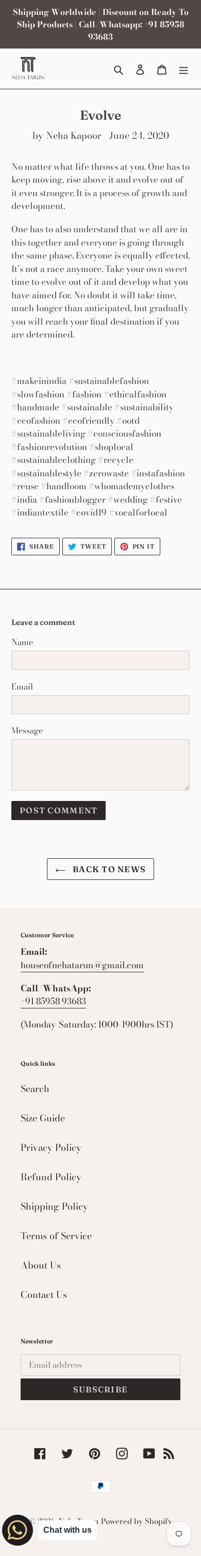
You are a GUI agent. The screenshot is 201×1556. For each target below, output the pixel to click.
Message (27, 730)
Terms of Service (56, 1236)
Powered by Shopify (136, 1521)
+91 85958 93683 (53, 1001)
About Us (41, 1265)
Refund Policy (51, 1177)
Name (22, 642)
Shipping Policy (54, 1206)
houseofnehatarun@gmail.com (82, 965)
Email (22, 686)
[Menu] (183, 68)
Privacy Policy (51, 1147)
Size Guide (43, 1118)
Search (35, 1089)
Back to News (108, 869)
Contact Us (44, 1295)
